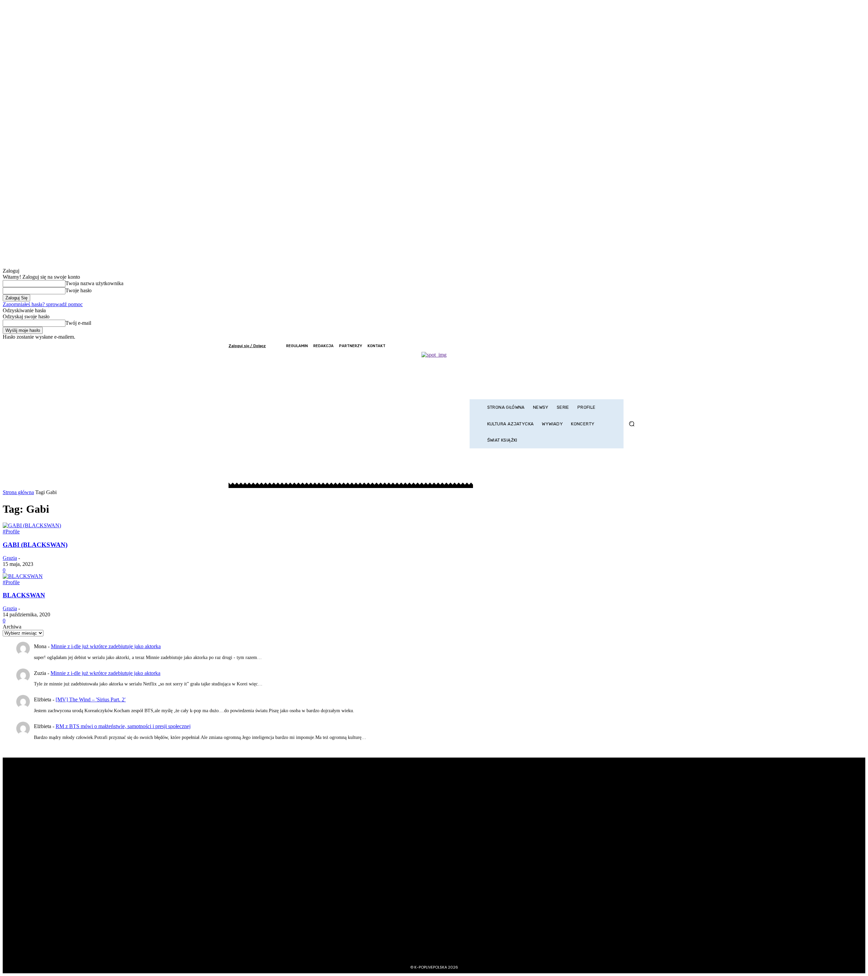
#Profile (11, 531)
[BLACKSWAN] (23, 576)
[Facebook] (598, 346)
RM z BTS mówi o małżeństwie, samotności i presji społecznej (123, 726)
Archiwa (12, 627)
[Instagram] (607, 346)
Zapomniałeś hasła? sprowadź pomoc (43, 304)
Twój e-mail (78, 323)
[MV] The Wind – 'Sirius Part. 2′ (91, 699)
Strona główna (18, 492)
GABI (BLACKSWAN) (35, 544)
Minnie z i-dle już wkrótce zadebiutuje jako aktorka (106, 646)
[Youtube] (634, 346)
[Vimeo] (625, 346)
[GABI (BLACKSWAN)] (32, 525)
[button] (631, 424)
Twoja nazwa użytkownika (94, 283)
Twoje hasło (78, 290)
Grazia (10, 558)
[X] (616, 346)
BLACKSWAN (24, 595)
